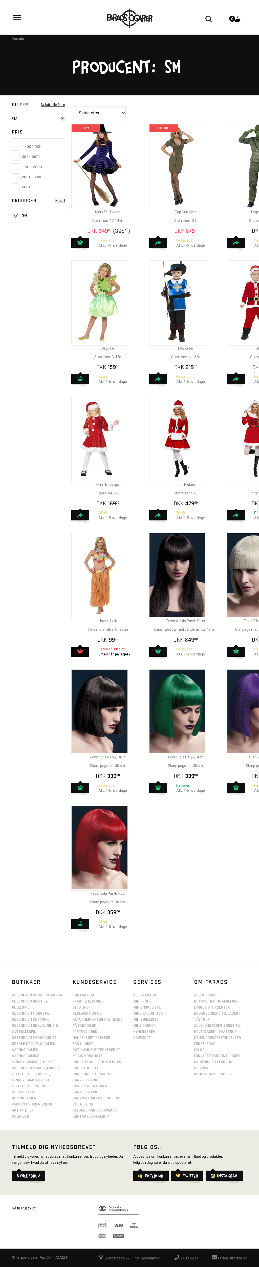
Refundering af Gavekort (96, 1110)
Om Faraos (211, 982)
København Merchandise (34, 1037)
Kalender (20, 1116)
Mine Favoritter (148, 1013)
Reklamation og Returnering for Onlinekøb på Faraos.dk (98, 1019)
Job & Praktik (207, 995)
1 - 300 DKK (31, 146)
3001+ (26, 187)
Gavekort (142, 1037)
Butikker (26, 982)
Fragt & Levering (88, 1001)
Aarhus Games (25, 1049)
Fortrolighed (85, 1031)
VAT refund (83, 1104)
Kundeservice (95, 982)
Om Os (199, 1049)
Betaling (81, 1007)
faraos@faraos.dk (232, 1258)
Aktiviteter (23, 1110)
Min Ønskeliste (147, 1007)
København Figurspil (31, 1013)
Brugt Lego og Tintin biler (97, 1062)
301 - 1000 (30, 157)
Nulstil (60, 201)
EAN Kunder (83, 1043)
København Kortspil (30, 1019)
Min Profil (142, 1001)
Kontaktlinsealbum (91, 1116)
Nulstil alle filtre (53, 105)
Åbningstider (24, 1098)
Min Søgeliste (146, 1019)
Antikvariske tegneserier (97, 1049)
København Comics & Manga (37, 995)
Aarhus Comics (25, 1056)
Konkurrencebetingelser (217, 1037)
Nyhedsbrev (144, 1031)
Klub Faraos (144, 995)
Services (147, 982)
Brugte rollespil (88, 1068)
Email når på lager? (114, 654)
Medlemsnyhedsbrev (213, 1074)
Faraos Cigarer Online (32, 1104)
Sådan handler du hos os (96, 1098)
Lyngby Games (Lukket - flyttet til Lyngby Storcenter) (33, 1086)
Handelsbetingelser (91, 1037)
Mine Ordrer (144, 1025)
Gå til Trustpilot (24, 1208)
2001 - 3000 (31, 177)
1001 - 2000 (31, 167)
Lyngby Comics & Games (33, 1062)
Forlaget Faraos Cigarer (217, 1056)
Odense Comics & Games (33, 1043)
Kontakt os (83, 995)
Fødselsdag (204, 1043)
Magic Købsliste (88, 1056)
